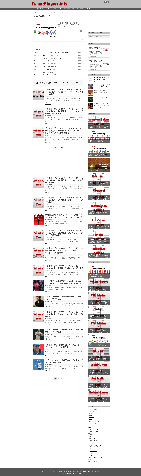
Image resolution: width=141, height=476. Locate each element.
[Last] (67, 378)
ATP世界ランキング (94, 431)
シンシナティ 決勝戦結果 (49, 61)
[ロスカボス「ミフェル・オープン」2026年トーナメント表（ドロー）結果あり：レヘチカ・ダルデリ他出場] (99, 222)
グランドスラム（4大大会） (96, 445)
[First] (49, 378)
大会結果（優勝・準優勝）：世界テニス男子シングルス (68, 24)
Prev (35, 31)
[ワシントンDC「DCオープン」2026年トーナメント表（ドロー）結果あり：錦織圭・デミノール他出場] (99, 208)
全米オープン (93, 451)
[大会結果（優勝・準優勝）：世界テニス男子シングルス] (99, 165)
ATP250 (91, 434)
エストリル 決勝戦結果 (49, 72)
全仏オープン (93, 448)
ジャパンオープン (93, 455)
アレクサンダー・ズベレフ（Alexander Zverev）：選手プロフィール (101, 105)
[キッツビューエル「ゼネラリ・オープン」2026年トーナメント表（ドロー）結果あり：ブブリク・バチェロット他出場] (99, 251)
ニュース (90, 425)
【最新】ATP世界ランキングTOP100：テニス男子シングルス (102, 79)
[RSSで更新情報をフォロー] (108, 2)
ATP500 (91, 436)
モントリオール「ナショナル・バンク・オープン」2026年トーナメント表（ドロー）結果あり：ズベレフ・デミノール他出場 (98, 199)
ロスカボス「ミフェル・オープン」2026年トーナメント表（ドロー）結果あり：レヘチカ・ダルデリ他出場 (98, 227)
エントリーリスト (48, 8)
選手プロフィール (58, 8)
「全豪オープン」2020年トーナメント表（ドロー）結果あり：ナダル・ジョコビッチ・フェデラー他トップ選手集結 (98, 386)
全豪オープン (93, 453)
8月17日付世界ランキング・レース (52, 58)
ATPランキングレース (95, 429)
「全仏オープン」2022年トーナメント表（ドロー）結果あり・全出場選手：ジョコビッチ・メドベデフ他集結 (98, 400)
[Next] (64, 378)
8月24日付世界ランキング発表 (51, 55)
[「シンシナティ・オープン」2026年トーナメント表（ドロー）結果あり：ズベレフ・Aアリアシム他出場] (99, 179)
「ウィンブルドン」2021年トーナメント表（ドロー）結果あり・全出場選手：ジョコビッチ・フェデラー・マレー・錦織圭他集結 (98, 372)
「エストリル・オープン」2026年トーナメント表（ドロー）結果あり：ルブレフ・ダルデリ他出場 (98, 241)
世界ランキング (74, 8)
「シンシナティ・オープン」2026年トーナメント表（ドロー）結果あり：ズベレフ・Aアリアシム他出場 (98, 184)
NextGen (91, 417)
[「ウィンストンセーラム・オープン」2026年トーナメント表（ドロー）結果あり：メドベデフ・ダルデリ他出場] (99, 122)
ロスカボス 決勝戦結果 (49, 69)
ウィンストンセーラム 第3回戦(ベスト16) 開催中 (56, 52)
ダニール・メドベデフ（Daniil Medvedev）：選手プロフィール (102, 86)
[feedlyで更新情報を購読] (105, 2)
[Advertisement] (58, 162)
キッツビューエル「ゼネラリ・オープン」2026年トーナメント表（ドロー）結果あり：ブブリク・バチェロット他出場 (98, 256)
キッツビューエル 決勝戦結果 (51, 75)
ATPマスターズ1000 (94, 443)
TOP (33, 8)
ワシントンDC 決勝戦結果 (50, 66)
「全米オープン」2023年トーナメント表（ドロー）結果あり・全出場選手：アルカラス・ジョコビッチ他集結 (98, 358)
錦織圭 (90, 419)
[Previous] (52, 378)
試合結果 (90, 459)
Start (81, 39)
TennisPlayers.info (68, 473)
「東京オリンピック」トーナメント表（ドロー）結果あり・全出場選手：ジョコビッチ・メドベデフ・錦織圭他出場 (98, 317)
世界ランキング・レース (85, 8)
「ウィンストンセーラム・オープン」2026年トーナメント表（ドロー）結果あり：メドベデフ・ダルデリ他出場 (98, 126)
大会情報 (90, 433)
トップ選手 (91, 413)
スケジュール (91, 411)
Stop (82, 39)
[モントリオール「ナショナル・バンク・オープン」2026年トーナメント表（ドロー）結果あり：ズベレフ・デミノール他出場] (99, 193)
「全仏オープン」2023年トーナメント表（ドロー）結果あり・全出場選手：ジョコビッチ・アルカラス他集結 (98, 289)
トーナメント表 (39, 8)
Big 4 (90, 415)
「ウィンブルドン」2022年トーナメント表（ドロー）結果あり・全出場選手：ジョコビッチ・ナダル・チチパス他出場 (98, 331)
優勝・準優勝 (67, 8)
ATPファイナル (93, 441)
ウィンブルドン (94, 446)
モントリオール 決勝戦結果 (50, 63)
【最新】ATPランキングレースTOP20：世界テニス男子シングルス (98, 155)
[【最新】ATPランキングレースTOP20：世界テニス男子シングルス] (99, 150)
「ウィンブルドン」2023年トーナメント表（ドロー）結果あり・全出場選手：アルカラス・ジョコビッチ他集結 (98, 303)
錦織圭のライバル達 (94, 421)
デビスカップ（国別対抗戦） (96, 457)
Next (81, 31)
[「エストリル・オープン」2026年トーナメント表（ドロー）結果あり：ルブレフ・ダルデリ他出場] (99, 237)
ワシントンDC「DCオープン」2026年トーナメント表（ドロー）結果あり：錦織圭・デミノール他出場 (98, 212)
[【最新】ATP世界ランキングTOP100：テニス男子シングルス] (99, 136)
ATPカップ (92, 438)
